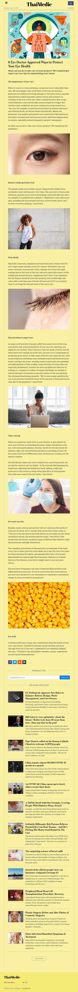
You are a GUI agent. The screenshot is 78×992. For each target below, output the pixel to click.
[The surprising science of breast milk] (15, 855)
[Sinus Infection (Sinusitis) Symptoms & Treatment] (15, 938)
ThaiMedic (39, 4)
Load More (39, 958)
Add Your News (9, 982)
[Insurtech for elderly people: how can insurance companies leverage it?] (15, 874)
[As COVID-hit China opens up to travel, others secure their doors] (15, 788)
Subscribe (65, 677)
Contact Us (26, 988)
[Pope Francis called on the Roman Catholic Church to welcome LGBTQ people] (15, 745)
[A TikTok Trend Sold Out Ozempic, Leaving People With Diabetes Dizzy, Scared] (15, 807)
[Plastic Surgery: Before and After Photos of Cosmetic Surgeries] (15, 917)
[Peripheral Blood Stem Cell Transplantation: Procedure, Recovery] (15, 895)
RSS (25, 982)
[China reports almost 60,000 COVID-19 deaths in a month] (15, 767)
